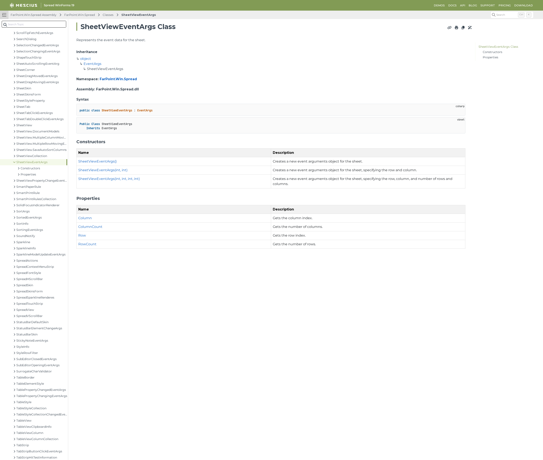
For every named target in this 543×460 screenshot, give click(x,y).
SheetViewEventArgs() (97, 161)
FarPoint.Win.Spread (79, 15)
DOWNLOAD (523, 5)
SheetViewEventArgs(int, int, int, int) (109, 179)
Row (82, 235)
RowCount (87, 244)
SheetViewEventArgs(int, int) (102, 170)
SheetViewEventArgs (138, 15)
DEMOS (439, 5)
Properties (490, 57)
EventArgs (92, 64)
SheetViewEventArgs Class (498, 47)
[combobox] (34, 24)
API (462, 5)
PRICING (504, 5)
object (85, 59)
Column (85, 218)
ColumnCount (90, 227)
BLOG (473, 5)
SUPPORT (487, 5)
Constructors (492, 52)
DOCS (452, 5)
